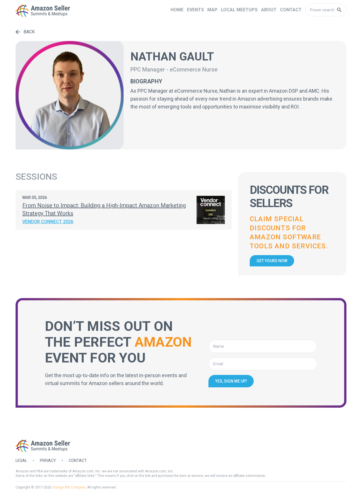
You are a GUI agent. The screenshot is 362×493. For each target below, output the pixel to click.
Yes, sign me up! (231, 381)
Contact (78, 460)
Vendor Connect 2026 (47, 221)
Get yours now (272, 261)
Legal (21, 460)
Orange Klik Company (68, 487)
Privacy (48, 460)
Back (29, 31)
